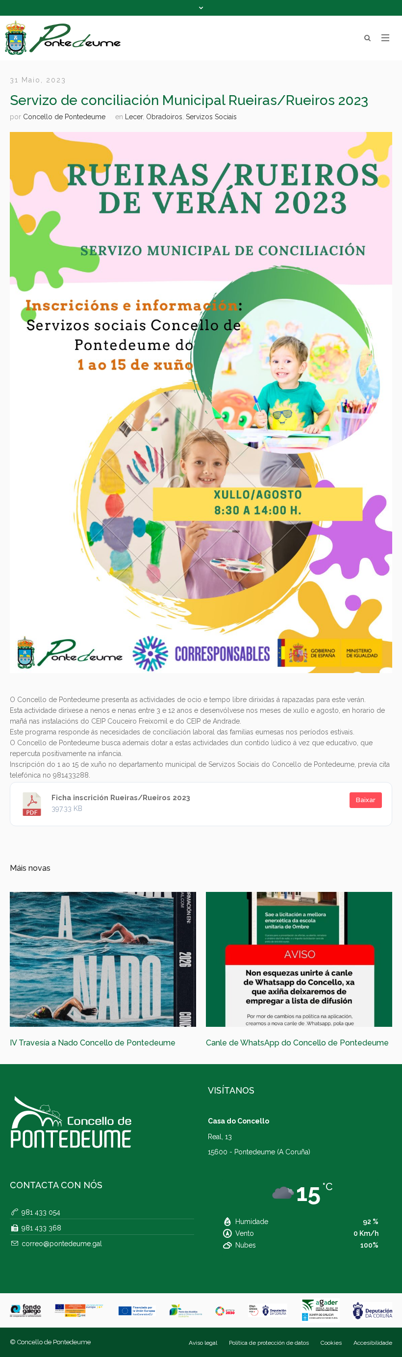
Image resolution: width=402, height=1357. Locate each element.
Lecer (134, 117)
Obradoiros (164, 117)
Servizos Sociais (211, 117)
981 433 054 (41, 1225)
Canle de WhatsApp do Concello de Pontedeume (101, 1042)
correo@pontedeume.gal (62, 1256)
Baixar (366, 800)
